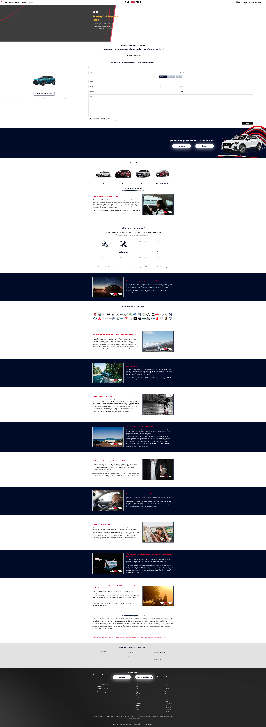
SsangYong (139, 694)
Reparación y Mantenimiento (105, 688)
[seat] (135, 318)
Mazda (167, 688)
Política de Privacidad (105, 118)
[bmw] (140, 318)
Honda (138, 690)
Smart (137, 695)
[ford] (153, 318)
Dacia (137, 686)
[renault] (113, 314)
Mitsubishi (168, 709)
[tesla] (126, 318)
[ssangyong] (95, 318)
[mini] (122, 314)
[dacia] (140, 314)
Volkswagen (168, 695)
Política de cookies (142, 724)
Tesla (137, 701)
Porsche (167, 692)
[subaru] (135, 314)
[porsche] (166, 318)
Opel (166, 690)
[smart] (144, 314)
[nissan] (126, 314)
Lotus (137, 709)
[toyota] (117, 318)
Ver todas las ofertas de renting (133, 188)
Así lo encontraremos (44, 94)
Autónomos (24, 2)
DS (96, 11)
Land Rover (168, 707)
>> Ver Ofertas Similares (133, 55)
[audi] (109, 318)
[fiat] (95, 314)
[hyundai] (131, 318)
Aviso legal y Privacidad (132, 724)
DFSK (166, 699)
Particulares (9, 2)
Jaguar (138, 692)
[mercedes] (104, 318)
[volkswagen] (171, 314)
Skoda (167, 694)
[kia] (157, 314)
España (99, 686)
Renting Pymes (101, 690)
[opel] (162, 314)
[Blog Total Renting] (170, 677)
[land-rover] (144, 318)
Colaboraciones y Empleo (119, 724)
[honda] (148, 318)
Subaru (138, 697)
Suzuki (138, 699)
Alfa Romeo (168, 703)
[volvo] (113, 318)
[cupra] (153, 314)
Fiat (137, 688)
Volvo (166, 697)
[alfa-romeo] (100, 314)
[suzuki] (157, 318)
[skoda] (131, 314)
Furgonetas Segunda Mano (104, 692)
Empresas (16, 2)
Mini (166, 686)
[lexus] (148, 314)
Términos (150, 724)
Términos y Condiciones (103, 684)
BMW (137, 684)
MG (166, 684)
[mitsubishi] (100, 318)
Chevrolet (139, 703)
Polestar (138, 707)
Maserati (138, 705)
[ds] (162, 318)
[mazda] (117, 314)
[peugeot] (171, 318)
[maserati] (166, 314)
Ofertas (31, 2)
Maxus (167, 711)
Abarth (167, 701)
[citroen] (109, 314)
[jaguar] (104, 314)
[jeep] (122, 318)
